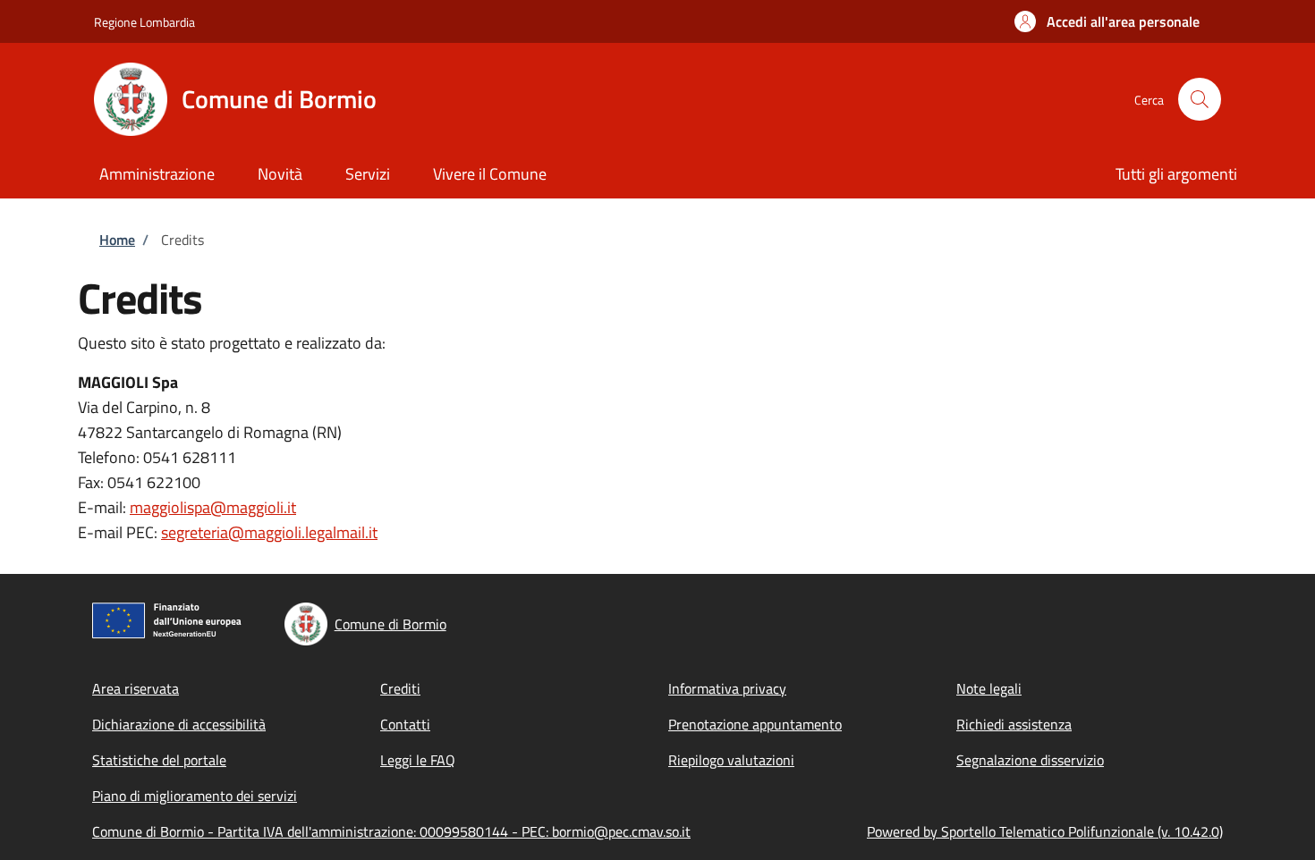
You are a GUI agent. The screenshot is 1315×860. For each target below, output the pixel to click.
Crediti (400, 688)
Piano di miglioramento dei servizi (194, 795)
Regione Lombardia (144, 22)
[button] (1107, 21)
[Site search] (1199, 99)
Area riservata (135, 688)
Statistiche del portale (159, 760)
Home (117, 239)
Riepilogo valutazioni (731, 760)
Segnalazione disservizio (1030, 760)
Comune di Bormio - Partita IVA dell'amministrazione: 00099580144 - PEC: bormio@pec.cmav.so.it (391, 831)
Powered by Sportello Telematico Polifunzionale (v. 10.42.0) (1045, 831)
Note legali (989, 688)
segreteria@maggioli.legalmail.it (269, 532)
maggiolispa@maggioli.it (213, 507)
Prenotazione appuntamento (755, 724)
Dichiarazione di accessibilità (179, 724)
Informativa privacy (727, 688)
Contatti (405, 724)
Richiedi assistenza (1014, 724)
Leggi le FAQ (417, 760)
